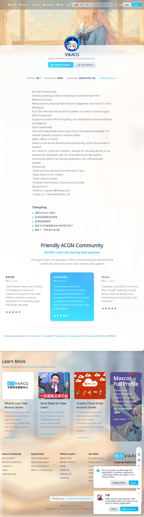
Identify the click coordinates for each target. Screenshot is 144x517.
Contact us (7, 466)
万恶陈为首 (65, 478)
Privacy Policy (94, 462)
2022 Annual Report (40, 458)
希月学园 (78, 498)
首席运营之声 (66, 474)
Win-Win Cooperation (12, 462)
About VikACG (8, 458)
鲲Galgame (87, 498)
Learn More (10, 437)
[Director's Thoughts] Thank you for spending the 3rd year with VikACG (69, 336)
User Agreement (95, 458)
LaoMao (69, 498)
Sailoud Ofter (33, 366)
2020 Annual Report (40, 466)
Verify (4, 470)
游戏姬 (63, 466)
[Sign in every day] (139, 460)
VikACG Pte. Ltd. (74, 508)
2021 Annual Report (40, 462)
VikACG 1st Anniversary (41, 470)
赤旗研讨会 (65, 470)
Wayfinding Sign (9, 474)
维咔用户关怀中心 (68, 462)
